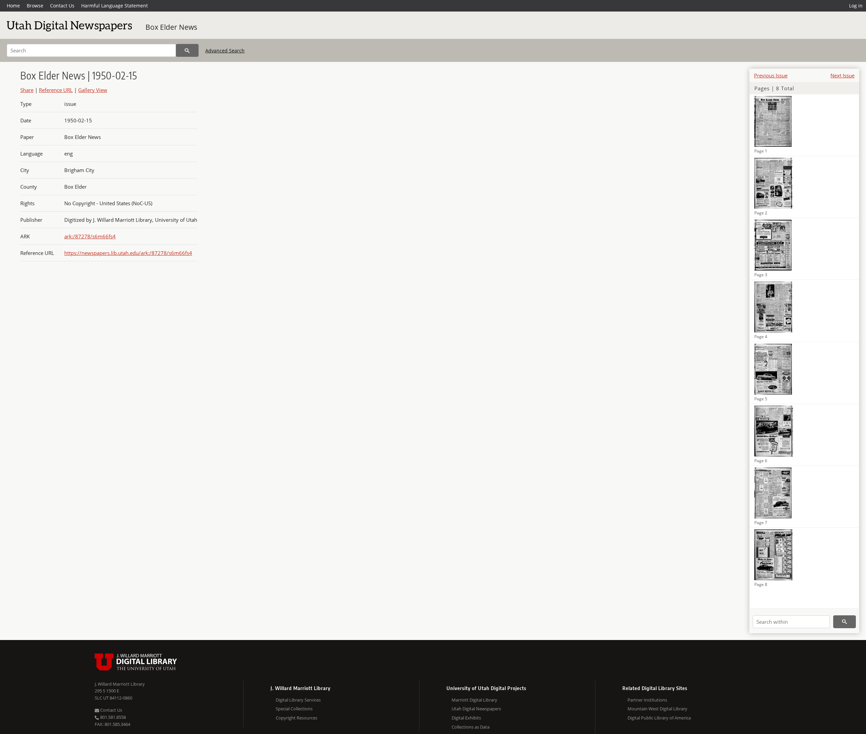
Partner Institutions (647, 700)
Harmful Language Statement (114, 5)
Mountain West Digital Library (657, 709)
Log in (856, 5)
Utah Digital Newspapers (476, 709)
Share (26, 90)
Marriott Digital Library (474, 700)
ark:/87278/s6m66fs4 (90, 236)
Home (13, 5)
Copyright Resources (296, 718)
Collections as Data (470, 727)
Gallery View (92, 90)
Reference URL (56, 90)
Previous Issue (771, 75)
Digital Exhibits (466, 718)
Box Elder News (171, 27)
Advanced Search (225, 50)
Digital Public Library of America (659, 718)
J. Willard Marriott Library (120, 684)
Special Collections (294, 709)
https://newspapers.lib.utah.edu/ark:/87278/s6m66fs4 (128, 253)
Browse (35, 5)
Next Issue (842, 75)
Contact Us (62, 5)
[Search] (187, 50)
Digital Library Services (298, 700)
